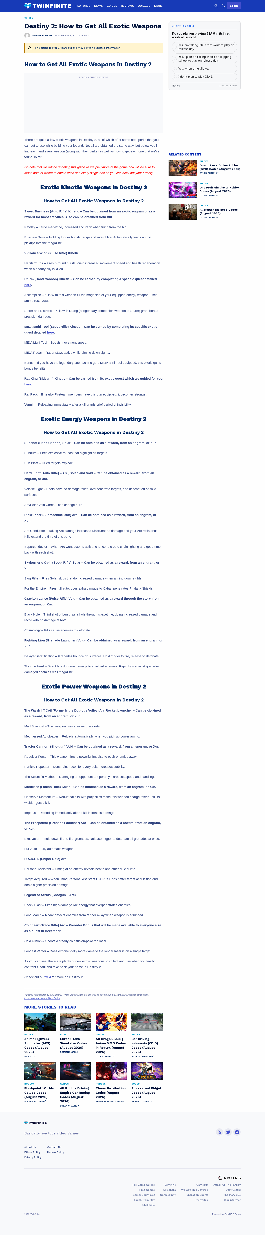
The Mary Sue (232, 1194)
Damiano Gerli (69, 1052)
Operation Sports (197, 1194)
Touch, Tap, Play (144, 1199)
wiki (48, 977)
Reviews (127, 5)
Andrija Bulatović (142, 1056)
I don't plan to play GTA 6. (195, 77)
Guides (112, 5)
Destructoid (233, 1189)
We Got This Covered (194, 1189)
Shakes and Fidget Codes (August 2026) (146, 1092)
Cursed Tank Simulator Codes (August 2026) (73, 1043)
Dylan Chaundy (105, 1056)
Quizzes (144, 5)
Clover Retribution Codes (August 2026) (111, 1092)
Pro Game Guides (143, 1184)
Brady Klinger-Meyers (110, 1101)
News (98, 5)
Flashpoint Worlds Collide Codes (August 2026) (39, 1092)
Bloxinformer (232, 1199)
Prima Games (146, 1189)
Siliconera (169, 1189)
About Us (30, 1147)
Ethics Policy (32, 1152)
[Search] (216, 5)
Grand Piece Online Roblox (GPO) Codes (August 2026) (220, 167)
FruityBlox (201, 1199)
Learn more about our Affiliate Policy (42, 998)
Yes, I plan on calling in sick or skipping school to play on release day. (204, 59)
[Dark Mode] (223, 5)
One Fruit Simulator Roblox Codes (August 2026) (219, 189)
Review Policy (55, 1152)
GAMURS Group (232, 1214)
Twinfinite (169, 1184)
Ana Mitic (30, 1056)
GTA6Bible (148, 1204)
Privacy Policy (32, 1157)
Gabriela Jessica (141, 1101)
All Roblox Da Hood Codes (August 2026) (219, 211)
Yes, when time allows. (193, 68)
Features (83, 5)
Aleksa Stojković (35, 1101)
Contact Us (54, 1147)
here (27, 285)
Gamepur (202, 1184)
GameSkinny (168, 1194)
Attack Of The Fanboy (227, 1184)
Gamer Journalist (144, 1194)
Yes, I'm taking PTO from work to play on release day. (206, 47)
